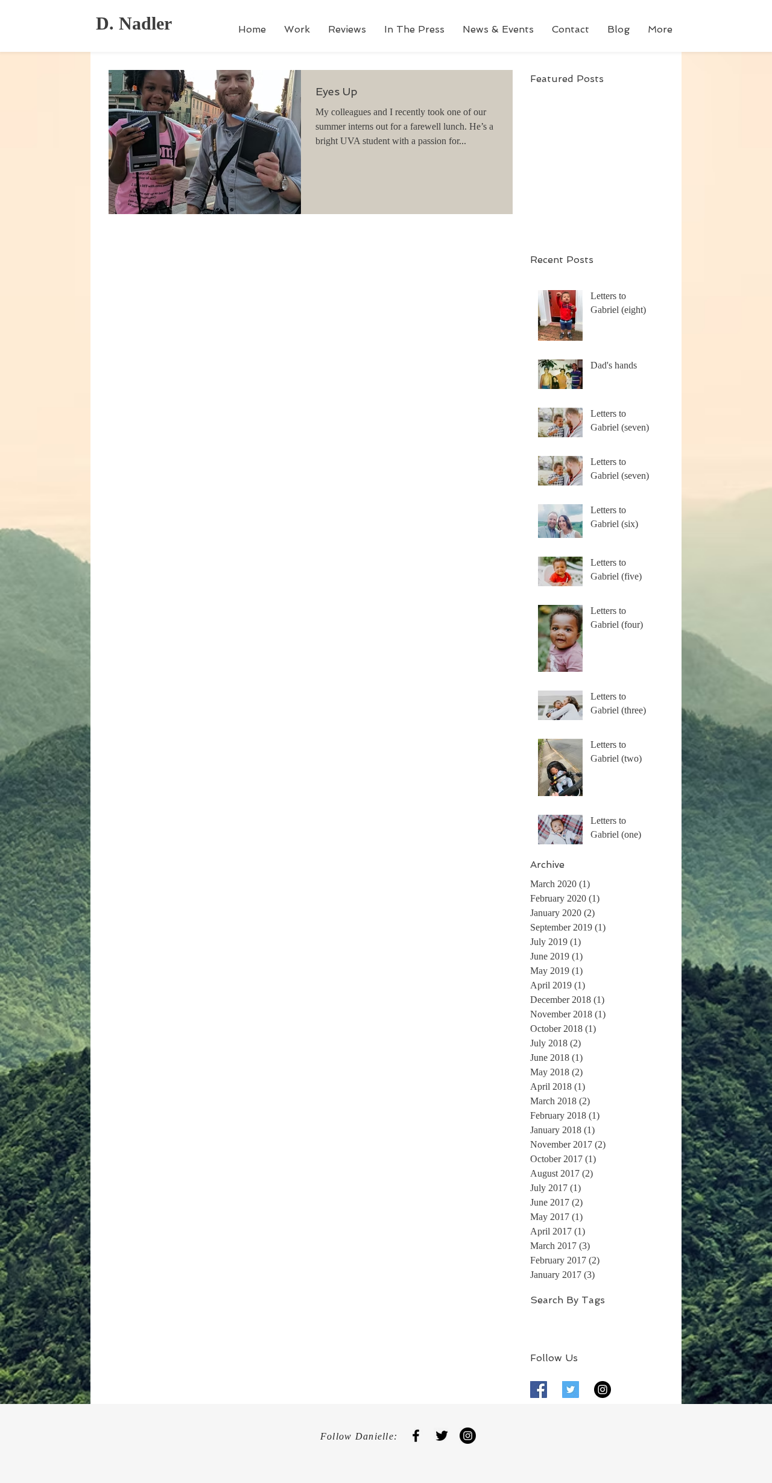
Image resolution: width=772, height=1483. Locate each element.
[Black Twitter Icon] (442, 1436)
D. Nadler (134, 23)
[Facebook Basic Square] (538, 1389)
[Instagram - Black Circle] (602, 1389)
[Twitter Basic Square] (570, 1389)
